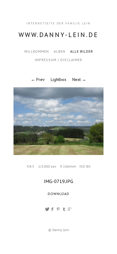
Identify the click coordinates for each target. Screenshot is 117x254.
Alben (59, 51)
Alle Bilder (81, 51)
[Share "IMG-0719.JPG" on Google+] (70, 209)
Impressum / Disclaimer (58, 59)
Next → (79, 79)
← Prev (38, 79)
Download (58, 193)
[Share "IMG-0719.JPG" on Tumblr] (64, 209)
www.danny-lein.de (58, 35)
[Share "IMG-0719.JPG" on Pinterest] (59, 209)
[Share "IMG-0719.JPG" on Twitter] (47, 209)
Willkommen (36, 51)
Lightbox (58, 79)
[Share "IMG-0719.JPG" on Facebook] (53, 209)
